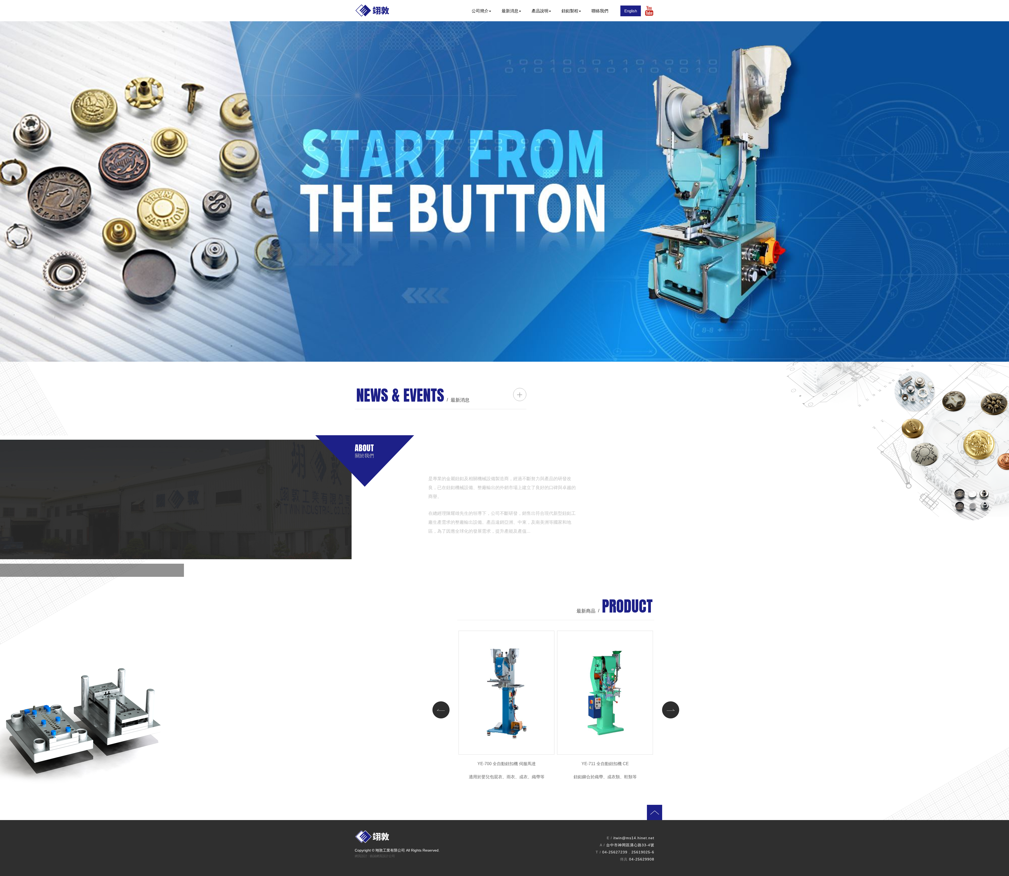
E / (609, 838)
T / (598, 852)
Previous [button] (441, 709)
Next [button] (671, 709)
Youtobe (649, 11)
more (519, 394)
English (630, 11)
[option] (504, 191)
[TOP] (512, 817)
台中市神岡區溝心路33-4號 (630, 845)
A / (602, 845)
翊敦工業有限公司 (381, 10)
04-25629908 (641, 859)
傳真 (624, 859)
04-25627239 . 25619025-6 (628, 852)
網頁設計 (361, 856)
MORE (563, 541)
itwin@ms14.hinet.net (633, 838)
